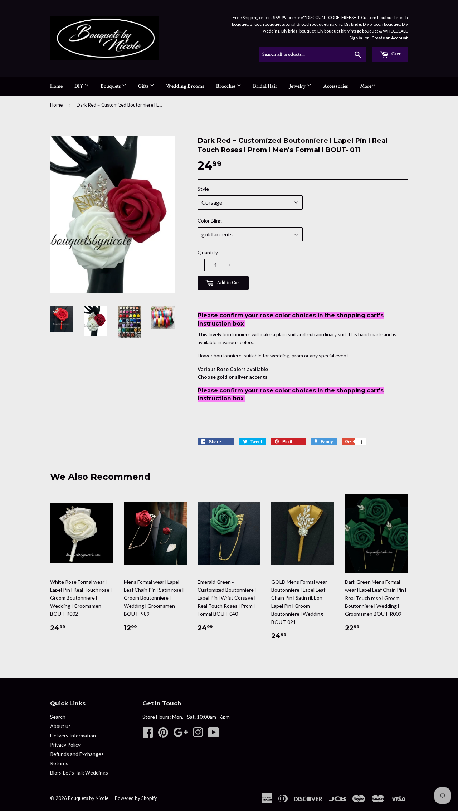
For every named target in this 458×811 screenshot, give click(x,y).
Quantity (208, 252)
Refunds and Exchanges (77, 754)
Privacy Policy (65, 745)
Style (203, 189)
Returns (59, 763)
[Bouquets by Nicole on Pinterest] (163, 735)
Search (57, 717)
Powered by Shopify (136, 798)
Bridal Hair (265, 86)
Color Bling (210, 221)
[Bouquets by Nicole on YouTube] (213, 735)
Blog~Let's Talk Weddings (79, 773)
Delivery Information (73, 735)
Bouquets (111, 86)
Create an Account (389, 37)
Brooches (226, 86)
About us (60, 726)
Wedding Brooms (185, 86)
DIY (79, 86)
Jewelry (298, 86)
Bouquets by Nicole (88, 798)
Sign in (355, 37)
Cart (395, 54)
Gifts (144, 86)
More (365, 86)
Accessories (335, 86)
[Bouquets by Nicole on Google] (180, 735)
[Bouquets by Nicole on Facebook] (147, 735)
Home (56, 86)
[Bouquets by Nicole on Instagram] (198, 735)
